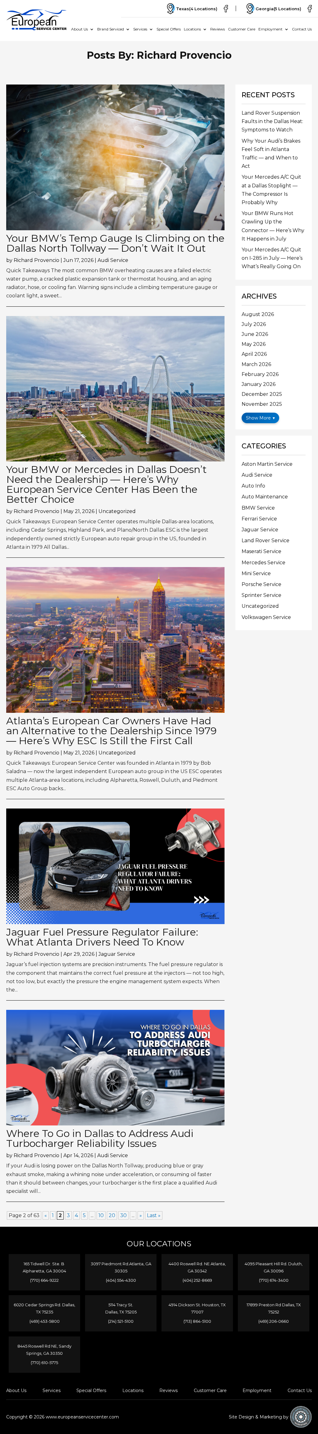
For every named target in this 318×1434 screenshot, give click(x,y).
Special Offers (169, 29)
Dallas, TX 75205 (121, 1311)
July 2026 (254, 324)
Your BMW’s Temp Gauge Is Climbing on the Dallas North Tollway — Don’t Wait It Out (115, 243)
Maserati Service (261, 551)
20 (112, 1215)
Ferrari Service (259, 519)
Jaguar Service (116, 954)
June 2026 (255, 334)
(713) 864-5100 (197, 1321)
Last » (154, 1215)
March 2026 (256, 364)
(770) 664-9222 (44, 1280)
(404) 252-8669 (197, 1280)
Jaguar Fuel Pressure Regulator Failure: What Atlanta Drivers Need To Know (102, 937)
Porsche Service (261, 584)
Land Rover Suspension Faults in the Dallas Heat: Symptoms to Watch (272, 121)
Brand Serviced (110, 29)
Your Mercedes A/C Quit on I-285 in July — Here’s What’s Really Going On (272, 258)
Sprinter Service (261, 595)
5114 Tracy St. (120, 1304)
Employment (270, 29)
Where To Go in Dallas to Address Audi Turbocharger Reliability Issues (99, 1138)
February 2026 (260, 374)
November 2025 (262, 404)
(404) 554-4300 (121, 1280)
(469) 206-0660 (273, 1321)
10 (101, 1215)
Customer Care (241, 29)
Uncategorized (117, 511)
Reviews (217, 29)
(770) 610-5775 (44, 1362)
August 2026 (258, 314)
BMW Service (258, 508)
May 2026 (254, 344)
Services (140, 29)
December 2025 (262, 394)
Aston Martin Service (267, 464)
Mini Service (256, 573)
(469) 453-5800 (45, 1321)
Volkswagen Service (266, 617)
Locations (192, 29)
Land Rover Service (265, 540)
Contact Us (302, 29)
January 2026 (258, 384)
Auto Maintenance (265, 497)
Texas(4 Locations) (196, 8)
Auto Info (253, 486)
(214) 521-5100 (121, 1321)
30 (123, 1215)
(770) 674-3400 (273, 1280)
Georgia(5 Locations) (278, 8)
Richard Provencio (36, 260)
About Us (79, 29)
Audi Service (113, 260)
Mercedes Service (263, 563)
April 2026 (254, 354)
